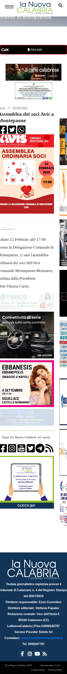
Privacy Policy (55, 669)
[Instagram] (30, 654)
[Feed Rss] (44, 654)
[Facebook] (22, 654)
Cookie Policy (38, 669)
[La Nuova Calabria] (35, 7)
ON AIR (36, 50)
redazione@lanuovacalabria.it (42, 638)
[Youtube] (37, 654)
